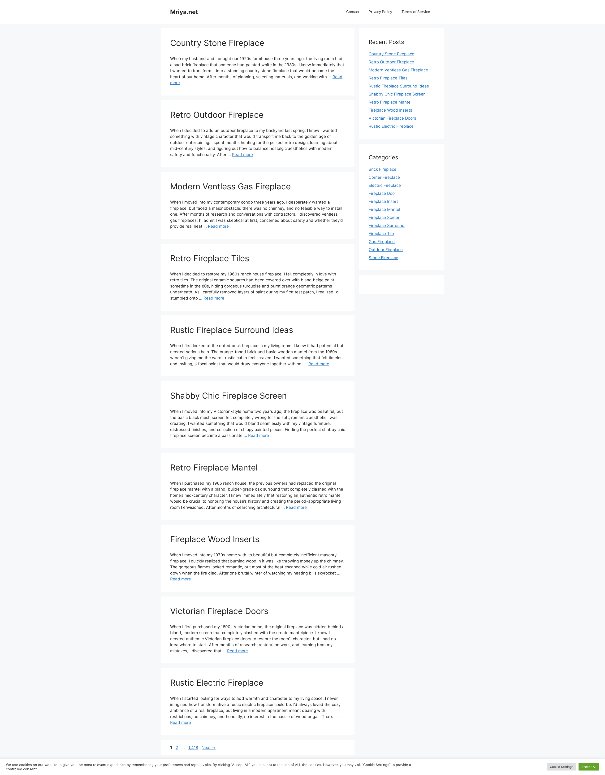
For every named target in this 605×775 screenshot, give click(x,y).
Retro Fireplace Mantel (214, 467)
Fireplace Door (382, 193)
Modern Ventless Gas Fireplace (230, 186)
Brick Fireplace (382, 169)
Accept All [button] (588, 767)
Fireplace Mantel (384, 209)
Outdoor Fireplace (386, 249)
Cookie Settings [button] (561, 767)
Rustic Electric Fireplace (216, 683)
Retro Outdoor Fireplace (217, 115)
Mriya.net (184, 11)
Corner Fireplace (384, 177)
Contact (352, 11)
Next (209, 747)
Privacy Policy (380, 11)
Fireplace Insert (383, 201)
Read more (242, 154)
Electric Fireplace (385, 185)
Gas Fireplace (382, 241)
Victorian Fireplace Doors (219, 611)
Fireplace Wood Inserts (214, 539)
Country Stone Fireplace (217, 43)
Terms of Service (416, 11)
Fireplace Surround (387, 225)
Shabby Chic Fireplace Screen (228, 396)
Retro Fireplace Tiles (209, 258)
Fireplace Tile (381, 233)
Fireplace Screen (384, 217)
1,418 (193, 747)
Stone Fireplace (383, 257)
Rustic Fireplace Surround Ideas (231, 330)
